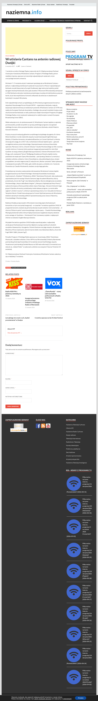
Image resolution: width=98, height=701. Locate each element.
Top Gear (70, 144)
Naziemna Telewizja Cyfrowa (14, 4)
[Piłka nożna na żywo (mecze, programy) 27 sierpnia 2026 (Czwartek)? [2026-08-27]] (74, 599)
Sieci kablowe (70, 452)
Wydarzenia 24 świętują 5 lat (76, 155)
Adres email (10, 388)
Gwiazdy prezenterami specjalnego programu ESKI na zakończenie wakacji (78, 197)
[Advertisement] (34, 40)
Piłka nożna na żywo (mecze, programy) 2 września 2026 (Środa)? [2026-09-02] (87, 677)
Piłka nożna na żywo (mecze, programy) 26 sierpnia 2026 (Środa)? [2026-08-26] (87, 613)
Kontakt (87, 20)
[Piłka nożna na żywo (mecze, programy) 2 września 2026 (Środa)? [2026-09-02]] (74, 684)
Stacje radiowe (51, 4)
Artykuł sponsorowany (73, 456)
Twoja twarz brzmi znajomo (76, 141)
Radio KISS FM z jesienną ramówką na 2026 (13, 293)
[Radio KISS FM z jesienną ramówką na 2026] (14, 284)
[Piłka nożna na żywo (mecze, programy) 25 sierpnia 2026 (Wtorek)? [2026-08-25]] (74, 640)
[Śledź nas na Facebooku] (38, 426)
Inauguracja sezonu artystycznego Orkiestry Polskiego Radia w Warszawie (32, 301)
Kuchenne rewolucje (73, 132)
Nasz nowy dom (72, 134)
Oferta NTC (27, 4)
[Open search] (91, 20)
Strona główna (13, 20)
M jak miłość (71, 111)
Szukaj (70, 76)
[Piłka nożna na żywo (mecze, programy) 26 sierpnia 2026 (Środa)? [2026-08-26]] (74, 620)
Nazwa (8, 379)
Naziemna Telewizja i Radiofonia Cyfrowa (65, 20)
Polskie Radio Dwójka (19, 267)
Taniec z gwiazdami (73, 139)
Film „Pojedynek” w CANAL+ (76, 186)
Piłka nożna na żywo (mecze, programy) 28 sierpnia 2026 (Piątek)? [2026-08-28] (87, 571)
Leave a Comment (26, 66)
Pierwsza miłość (72, 123)
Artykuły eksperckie (72, 459)
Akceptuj (80, 698)
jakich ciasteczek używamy (42, 699)
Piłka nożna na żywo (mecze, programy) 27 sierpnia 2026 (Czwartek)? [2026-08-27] (87, 592)
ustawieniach (67, 699)
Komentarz (10, 353)
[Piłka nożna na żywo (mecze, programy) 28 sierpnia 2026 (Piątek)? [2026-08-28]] (74, 577)
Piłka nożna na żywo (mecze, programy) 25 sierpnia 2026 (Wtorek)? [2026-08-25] (87, 634)
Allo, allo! (70, 127)
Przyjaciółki (70, 125)
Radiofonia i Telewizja (62, 4)
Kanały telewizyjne (72, 445)
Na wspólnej (71, 118)
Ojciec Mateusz (72, 121)
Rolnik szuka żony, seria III (75, 137)
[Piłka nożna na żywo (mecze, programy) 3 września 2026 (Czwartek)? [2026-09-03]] (74, 533)
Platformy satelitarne (73, 449)
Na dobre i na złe (72, 114)
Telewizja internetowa (73, 438)
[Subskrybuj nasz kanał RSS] (43, 426)
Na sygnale (70, 116)
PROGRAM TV (26, 20)
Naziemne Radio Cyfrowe (38, 4)
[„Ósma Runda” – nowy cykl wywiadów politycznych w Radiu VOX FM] (54, 284)
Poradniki (71, 4)
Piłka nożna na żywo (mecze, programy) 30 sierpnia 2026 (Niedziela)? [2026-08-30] (87, 506)
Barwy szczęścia (72, 109)
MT (19, 66)
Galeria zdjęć (39, 20)
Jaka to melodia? (72, 130)
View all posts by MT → (14, 333)
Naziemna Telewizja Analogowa (76, 463)
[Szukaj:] (79, 33)
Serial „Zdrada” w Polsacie (75, 172)
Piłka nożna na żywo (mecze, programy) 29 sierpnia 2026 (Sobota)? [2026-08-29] (87, 550)
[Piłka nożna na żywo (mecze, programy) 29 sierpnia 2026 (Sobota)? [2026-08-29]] (74, 556)
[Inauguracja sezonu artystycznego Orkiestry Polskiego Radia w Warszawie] (34, 287)
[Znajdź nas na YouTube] (48, 426)
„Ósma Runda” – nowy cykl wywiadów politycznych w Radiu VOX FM (53, 294)
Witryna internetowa (13, 396)
